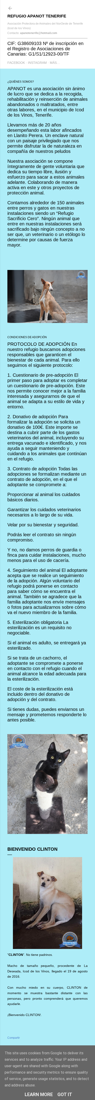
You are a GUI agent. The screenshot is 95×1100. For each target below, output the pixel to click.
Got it (64, 1094)
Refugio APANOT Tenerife (36, 16)
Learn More (39, 1094)
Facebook (16, 63)
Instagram (37, 63)
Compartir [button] (13, 1037)
